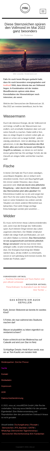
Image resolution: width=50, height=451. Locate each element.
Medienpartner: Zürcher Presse (15, 362)
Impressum (6, 386)
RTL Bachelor (21, 428)
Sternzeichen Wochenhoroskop (15, 434)
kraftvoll (7, 85)
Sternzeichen (7, 428)
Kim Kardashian (37, 434)
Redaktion (28, 35)
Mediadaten (6, 380)
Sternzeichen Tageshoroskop (24, 431)
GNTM (31, 428)
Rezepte (34, 425)
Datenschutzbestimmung (12, 398)
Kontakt (4, 374)
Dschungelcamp (21, 425)
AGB (3, 392)
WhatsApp (5, 431)
